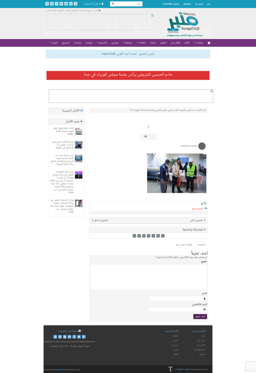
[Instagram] (75, 4)
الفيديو (175, 340)
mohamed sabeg (189, 146)
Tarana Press (61, 370)
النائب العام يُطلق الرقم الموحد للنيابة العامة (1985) (63, 131)
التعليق (204, 261)
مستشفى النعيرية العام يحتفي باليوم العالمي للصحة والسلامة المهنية (164, 110)
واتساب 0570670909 (171, 4)
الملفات (175, 354)
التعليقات (201, 245)
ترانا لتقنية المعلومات (184, 369)
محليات (199, 43)
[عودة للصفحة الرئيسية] (184, 28)
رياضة (153, 43)
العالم (187, 43)
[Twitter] (52, 4)
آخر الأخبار (201, 110)
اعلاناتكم (187, 4)
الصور (176, 349)
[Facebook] (57, 4)
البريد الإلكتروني (199, 304)
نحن (208, 4)
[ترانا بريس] (170, 369)
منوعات (89, 43)
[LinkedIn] (71, 4)
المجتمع (202, 354)
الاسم (204, 293)
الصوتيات (174, 345)
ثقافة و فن (175, 43)
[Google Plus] (61, 4)
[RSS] (47, 4)
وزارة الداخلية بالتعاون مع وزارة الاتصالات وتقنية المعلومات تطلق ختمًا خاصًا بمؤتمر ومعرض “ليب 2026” (61, 206)
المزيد (54, 43)
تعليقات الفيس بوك (184, 245)
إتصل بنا (199, 4)
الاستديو (103, 43)
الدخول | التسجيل (92, 4)
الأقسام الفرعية (172, 331)
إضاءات (77, 43)
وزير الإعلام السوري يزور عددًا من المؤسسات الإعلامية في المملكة (62, 145)
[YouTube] (66, 4)
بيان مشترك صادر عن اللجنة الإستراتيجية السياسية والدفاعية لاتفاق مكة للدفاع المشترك (62, 159)
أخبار (203, 336)
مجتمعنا (128, 43)
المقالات (142, 43)
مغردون (114, 43)
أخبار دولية (201, 340)
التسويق (65, 43)
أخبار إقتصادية (199, 349)
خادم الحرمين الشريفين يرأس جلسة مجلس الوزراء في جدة (128, 74)
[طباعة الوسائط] (146, 137)
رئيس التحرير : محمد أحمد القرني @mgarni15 (128, 54)
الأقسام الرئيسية (198, 331)
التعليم (163, 43)
